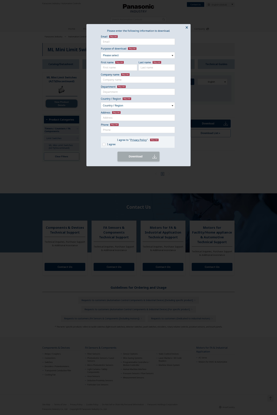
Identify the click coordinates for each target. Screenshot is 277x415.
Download (136, 156)
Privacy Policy (138, 140)
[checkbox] (137, 144)
